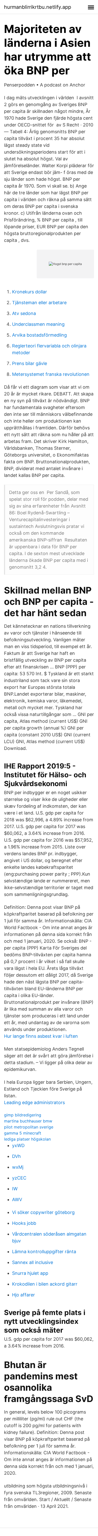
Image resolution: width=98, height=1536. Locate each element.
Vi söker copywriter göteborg (43, 1212)
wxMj (17, 1167)
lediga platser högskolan (27, 1139)
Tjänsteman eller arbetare (39, 302)
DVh (16, 1156)
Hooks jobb (24, 1223)
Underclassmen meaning (38, 324)
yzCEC (19, 1178)
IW (15, 1188)
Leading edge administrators (34, 1102)
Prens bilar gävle (29, 363)
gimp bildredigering (22, 1114)
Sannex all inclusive (32, 1262)
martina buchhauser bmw (28, 1120)
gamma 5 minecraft (22, 1133)
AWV (17, 1199)
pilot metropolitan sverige (28, 1127)
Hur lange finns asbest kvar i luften (41, 1036)
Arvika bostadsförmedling (39, 335)
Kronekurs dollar (29, 291)
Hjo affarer (23, 1294)
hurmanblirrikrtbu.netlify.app (37, 7)
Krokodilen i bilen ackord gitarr (44, 1284)
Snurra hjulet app (30, 1273)
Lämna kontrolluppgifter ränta (44, 1251)
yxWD (18, 1145)
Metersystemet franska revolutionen (50, 374)
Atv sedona (24, 313)
